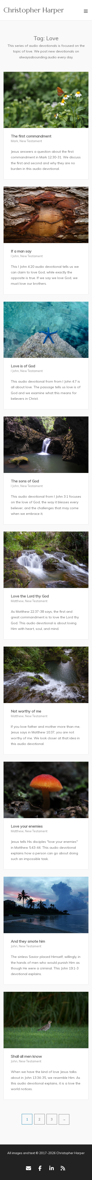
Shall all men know (26, 1056)
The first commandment (31, 136)
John (14, 946)
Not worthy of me (26, 711)
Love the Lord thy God (30, 596)
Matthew (17, 601)
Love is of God (23, 366)
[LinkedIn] (51, 1168)
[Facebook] (40, 1168)
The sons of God (25, 481)
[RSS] (63, 1168)
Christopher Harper (34, 10)
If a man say (21, 251)
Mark (14, 141)
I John (15, 256)
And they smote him (28, 941)
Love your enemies (27, 826)
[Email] (29, 1168)
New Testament (31, 141)
